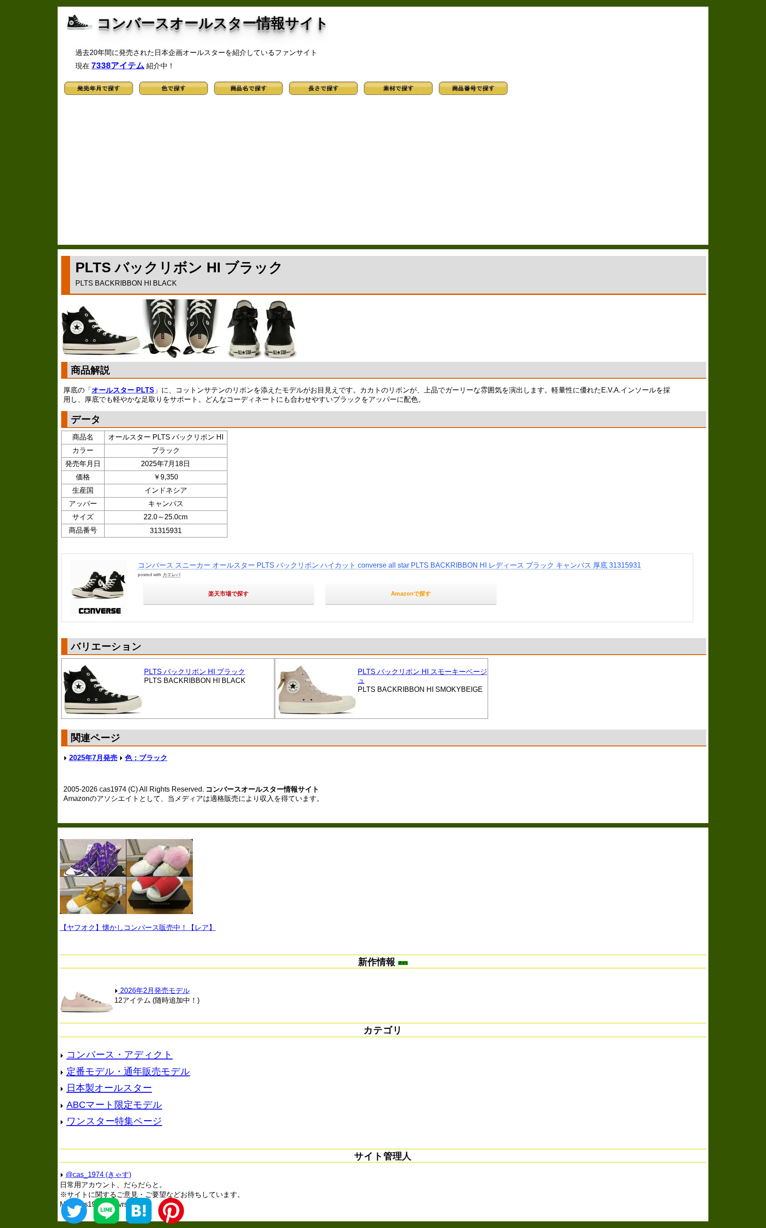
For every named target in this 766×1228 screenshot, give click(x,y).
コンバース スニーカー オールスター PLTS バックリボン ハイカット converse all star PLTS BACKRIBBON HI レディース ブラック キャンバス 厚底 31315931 (389, 565)
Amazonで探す (411, 593)
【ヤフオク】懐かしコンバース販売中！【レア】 (138, 927)
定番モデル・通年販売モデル (128, 1071)
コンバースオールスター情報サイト (213, 23)
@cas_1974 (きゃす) (98, 1174)
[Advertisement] (383, 174)
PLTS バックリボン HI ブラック (194, 671)
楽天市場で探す (228, 593)
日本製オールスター (109, 1088)
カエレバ (171, 574)
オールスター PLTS (123, 390)
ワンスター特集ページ (114, 1121)
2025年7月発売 (93, 757)
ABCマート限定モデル (114, 1104)
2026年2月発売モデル (154, 990)
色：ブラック (146, 757)
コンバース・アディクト (119, 1054)
